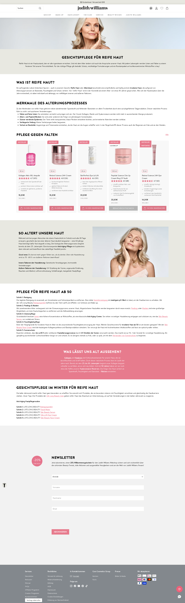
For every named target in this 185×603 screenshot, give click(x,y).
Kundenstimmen (31, 597)
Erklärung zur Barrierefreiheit (58, 600)
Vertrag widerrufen (33, 600)
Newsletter (29, 576)
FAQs (27, 586)
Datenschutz (52, 593)
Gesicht (47, 15)
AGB (49, 586)
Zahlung (50, 583)
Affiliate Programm (32, 590)
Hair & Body (73, 15)
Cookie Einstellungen (55, 597)
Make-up (59, 15)
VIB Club (88, 15)
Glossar (28, 583)
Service (99, 15)
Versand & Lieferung (55, 576)
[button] (179, 597)
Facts (94, 579)
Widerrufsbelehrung (55, 579)
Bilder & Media (120, 576)
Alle (167, 134)
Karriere (95, 576)
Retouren (28, 579)
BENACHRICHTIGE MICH (123, 208)
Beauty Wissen (115, 15)
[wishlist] (161, 8)
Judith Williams (133, 15)
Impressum (52, 590)
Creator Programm (32, 593)
